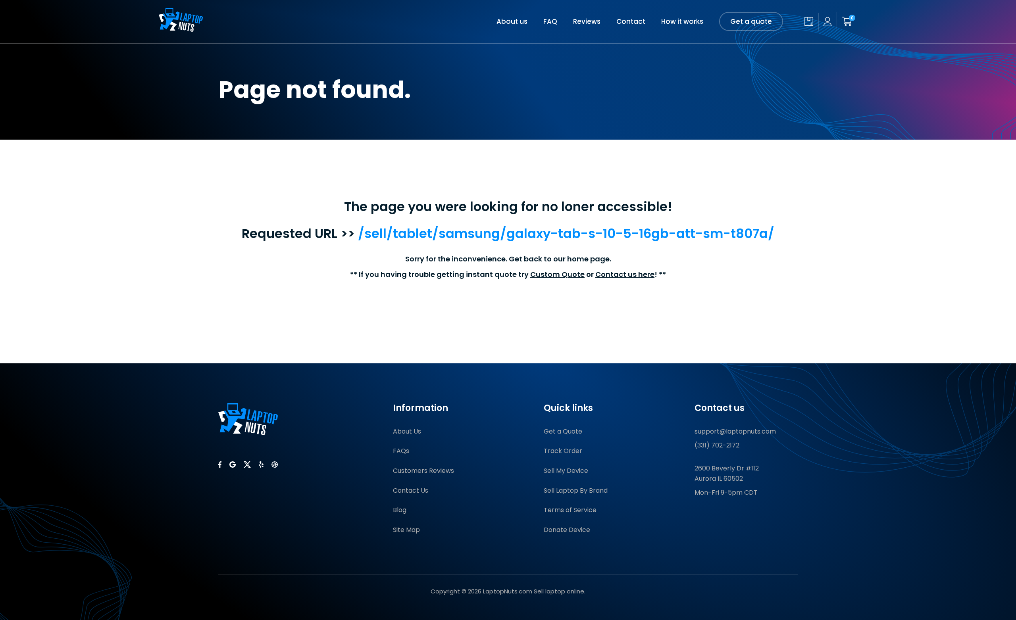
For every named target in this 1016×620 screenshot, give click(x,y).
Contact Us (410, 490)
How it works (682, 21)
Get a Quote (563, 431)
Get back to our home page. (560, 259)
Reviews (586, 21)
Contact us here (624, 274)
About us (511, 21)
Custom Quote (557, 274)
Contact (630, 21)
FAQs (401, 450)
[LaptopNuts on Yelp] (261, 464)
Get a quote (751, 21)
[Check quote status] (808, 21)
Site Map (406, 529)
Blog (399, 509)
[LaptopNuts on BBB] (274, 464)
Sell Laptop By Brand (576, 490)
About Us (407, 431)
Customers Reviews (423, 470)
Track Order (563, 450)
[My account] (827, 22)
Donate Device (567, 529)
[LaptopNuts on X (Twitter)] (247, 464)
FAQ (550, 21)
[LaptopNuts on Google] (232, 464)
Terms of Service (570, 509)
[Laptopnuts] (181, 29)
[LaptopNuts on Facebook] (219, 464)
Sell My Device (566, 470)
